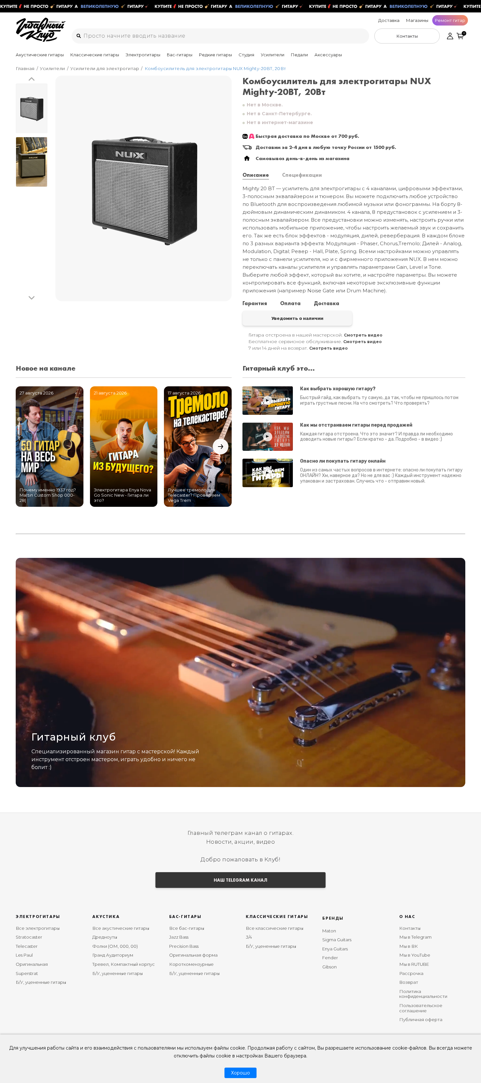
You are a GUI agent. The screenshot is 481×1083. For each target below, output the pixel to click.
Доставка (389, 20)
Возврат (408, 982)
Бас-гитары (179, 54)
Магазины (417, 20)
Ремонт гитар (450, 20)
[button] (31, 79)
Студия (246, 54)
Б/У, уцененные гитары (41, 982)
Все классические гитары (274, 928)
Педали (299, 54)
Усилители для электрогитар (104, 68)
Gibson (329, 966)
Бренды (333, 918)
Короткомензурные (191, 964)
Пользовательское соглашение (420, 1008)
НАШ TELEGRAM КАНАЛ (240, 880)
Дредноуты (104, 937)
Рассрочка (411, 973)
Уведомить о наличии (297, 318)
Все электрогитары (38, 928)
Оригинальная (32, 964)
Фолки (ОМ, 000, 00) (115, 946)
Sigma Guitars (336, 939)
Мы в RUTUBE (414, 964)
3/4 (249, 937)
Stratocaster (29, 937)
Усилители (272, 54)
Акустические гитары (40, 54)
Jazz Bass (178, 937)
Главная (25, 68)
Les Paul (24, 955)
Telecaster (27, 946)
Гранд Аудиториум (112, 955)
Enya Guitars (335, 948)
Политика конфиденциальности (423, 994)
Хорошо (240, 1073)
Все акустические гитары (120, 928)
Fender (330, 957)
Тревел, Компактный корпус (123, 964)
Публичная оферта (420, 1019)
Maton (329, 930)
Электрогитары (143, 54)
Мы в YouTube (414, 955)
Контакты (409, 928)
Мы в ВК (408, 946)
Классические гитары (94, 54)
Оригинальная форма (193, 955)
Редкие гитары (215, 54)
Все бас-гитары (186, 928)
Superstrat (27, 973)
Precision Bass (184, 946)
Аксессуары (328, 54)
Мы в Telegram (415, 937)
